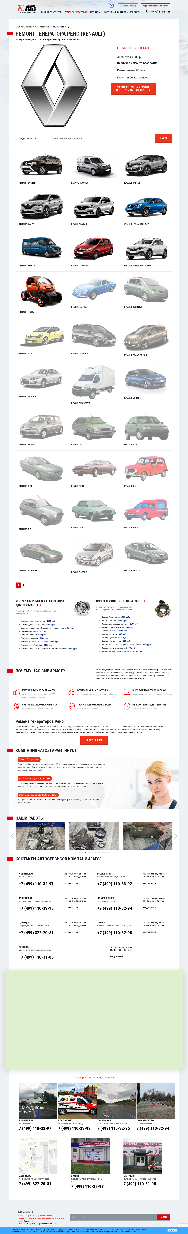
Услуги (108, 12)
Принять (172, 1230)
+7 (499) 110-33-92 (114, 883)
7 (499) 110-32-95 (113, 1128)
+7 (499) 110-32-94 (114, 908)
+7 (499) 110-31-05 (36, 957)
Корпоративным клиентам (155, 5)
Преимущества (29, 39)
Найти (164, 138)
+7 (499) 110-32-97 (36, 883)
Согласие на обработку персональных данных (37, 1224)
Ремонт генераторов (76, 12)
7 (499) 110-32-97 (35, 1128)
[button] (102, 12)
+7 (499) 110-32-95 (36, 908)
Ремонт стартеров (51, 12)
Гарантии (43, 39)
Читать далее (94, 740)
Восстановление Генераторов (121, 601)
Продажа (95, 12)
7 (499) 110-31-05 (139, 1183)
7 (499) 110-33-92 (74, 1128)
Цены (18, 39)
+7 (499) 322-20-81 (36, 932)
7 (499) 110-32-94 (153, 1128)
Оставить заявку (128, 5)
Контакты (135, 12)
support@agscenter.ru (26, 1221)
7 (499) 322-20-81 (35, 1183)
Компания (120, 12)
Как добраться (71, 883)
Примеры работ (57, 39)
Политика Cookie (129, 1231)
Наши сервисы (74, 39)
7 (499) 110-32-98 (87, 1186)
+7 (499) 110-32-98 (114, 932)
